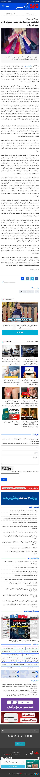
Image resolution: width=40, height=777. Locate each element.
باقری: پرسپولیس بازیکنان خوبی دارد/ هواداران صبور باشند (21, 579)
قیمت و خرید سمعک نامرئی (16, 664)
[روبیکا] (18, 736)
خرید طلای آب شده (8, 648)
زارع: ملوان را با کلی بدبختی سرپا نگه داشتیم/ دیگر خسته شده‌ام (19, 601)
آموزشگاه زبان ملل (33, 664)
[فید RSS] (15, 736)
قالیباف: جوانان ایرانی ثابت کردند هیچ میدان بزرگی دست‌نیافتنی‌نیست (23, 584)
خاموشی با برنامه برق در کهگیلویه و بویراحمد (25, 522)
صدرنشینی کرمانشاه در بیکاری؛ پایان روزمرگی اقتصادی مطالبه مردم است (20, 563)
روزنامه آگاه (10, 668)
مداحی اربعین (6, 651)
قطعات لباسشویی (7, 658)
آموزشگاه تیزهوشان (32, 661)
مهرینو (4, 664)
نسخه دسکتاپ (20, 744)
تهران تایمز (30, 668)
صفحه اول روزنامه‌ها (31, 611)
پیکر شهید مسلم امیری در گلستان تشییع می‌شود (23, 511)
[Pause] (4, 320)
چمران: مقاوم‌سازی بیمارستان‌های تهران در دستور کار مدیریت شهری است (20, 537)
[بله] (27, 736)
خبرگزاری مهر (29, 66)
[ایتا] (9, 736)
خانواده (31, 292)
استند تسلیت (16, 651)
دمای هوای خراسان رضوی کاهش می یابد (26, 568)
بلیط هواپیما (21, 661)
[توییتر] (21, 736)
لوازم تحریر (20, 648)
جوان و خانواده (28, 14)
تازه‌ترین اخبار (34, 507)
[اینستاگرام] (24, 736)
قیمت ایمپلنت (19, 658)
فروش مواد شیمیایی (32, 658)
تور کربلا (25, 651)
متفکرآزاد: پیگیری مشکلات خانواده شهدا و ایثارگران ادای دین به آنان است (20, 606)
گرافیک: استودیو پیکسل (14, 774)
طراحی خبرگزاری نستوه (29, 774)
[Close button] (38, 758)
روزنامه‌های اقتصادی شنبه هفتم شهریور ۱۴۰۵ (24, 640)
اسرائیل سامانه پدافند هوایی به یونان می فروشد (23, 548)
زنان (37, 292)
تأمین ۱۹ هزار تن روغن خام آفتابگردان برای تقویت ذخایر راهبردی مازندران (19, 527)
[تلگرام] (31, 736)
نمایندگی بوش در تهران (8, 661)
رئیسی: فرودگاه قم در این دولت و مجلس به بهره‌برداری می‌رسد (19, 684)
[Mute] (7, 320)
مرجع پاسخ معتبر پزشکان (11, 655)
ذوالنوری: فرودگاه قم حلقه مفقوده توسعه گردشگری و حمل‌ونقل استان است (19, 687)
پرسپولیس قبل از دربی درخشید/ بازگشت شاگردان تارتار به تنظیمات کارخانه (21, 590)
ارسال (4, 479)
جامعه (36, 14)
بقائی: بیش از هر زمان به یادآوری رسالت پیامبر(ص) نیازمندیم (20, 532)
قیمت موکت (34, 651)
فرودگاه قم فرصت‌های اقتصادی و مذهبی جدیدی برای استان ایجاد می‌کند (20, 692)
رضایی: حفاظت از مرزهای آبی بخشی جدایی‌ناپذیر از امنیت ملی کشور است (20, 596)
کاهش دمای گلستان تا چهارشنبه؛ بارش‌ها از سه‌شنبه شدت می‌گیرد (21, 553)
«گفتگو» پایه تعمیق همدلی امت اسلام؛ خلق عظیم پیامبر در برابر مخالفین (19, 543)
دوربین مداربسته (30, 655)
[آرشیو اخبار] (12, 736)
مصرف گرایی (23, 292)
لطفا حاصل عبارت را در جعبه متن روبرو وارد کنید (25, 471)
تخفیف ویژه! (13, 766)
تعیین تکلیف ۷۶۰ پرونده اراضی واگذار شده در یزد (23, 514)
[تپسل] (3, 300)
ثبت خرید (20, 332)
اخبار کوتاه (35, 681)
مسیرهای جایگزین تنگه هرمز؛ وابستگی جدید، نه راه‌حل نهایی (20, 518)
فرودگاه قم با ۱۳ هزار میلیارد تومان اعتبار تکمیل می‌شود (22, 695)
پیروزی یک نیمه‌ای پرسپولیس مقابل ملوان (25, 575)
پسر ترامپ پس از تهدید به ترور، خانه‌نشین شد (24, 571)
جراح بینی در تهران (32, 648)
